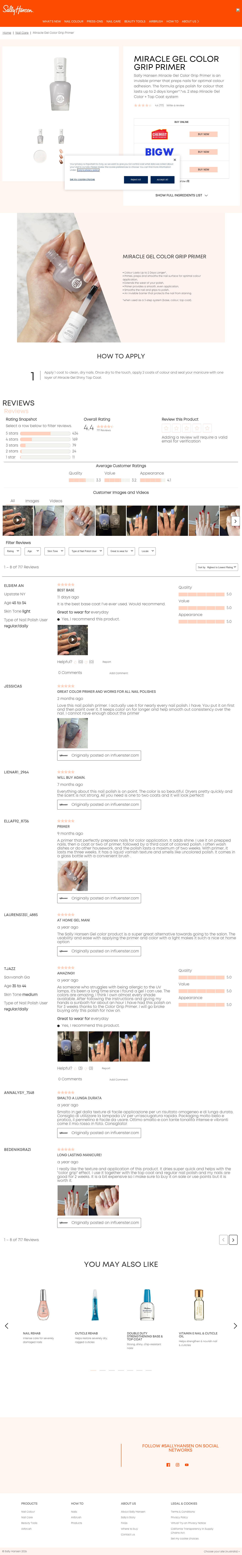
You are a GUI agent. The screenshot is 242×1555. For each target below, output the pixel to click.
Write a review (175, 105)
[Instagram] (177, 1465)
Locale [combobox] (145, 551)
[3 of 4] (40, 156)
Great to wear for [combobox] (119, 551)
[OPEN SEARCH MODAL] (238, 10)
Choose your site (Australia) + (222, 1551)
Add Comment (118, 673)
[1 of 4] (40, 136)
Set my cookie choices (185, 1538)
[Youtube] (186, 1465)
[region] (122, 173)
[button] (166, 428)
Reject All (136, 179)
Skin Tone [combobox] (52, 551)
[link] (105, 427)
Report (107, 661)
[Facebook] (168, 1465)
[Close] (175, 160)
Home (7, 33)
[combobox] (220, 567)
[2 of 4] (61, 136)
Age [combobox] (30, 551)
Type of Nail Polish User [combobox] (84, 551)
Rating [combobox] (10, 551)
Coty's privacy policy (88, 170)
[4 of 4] (61, 156)
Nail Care (22, 33)
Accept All (162, 179)
